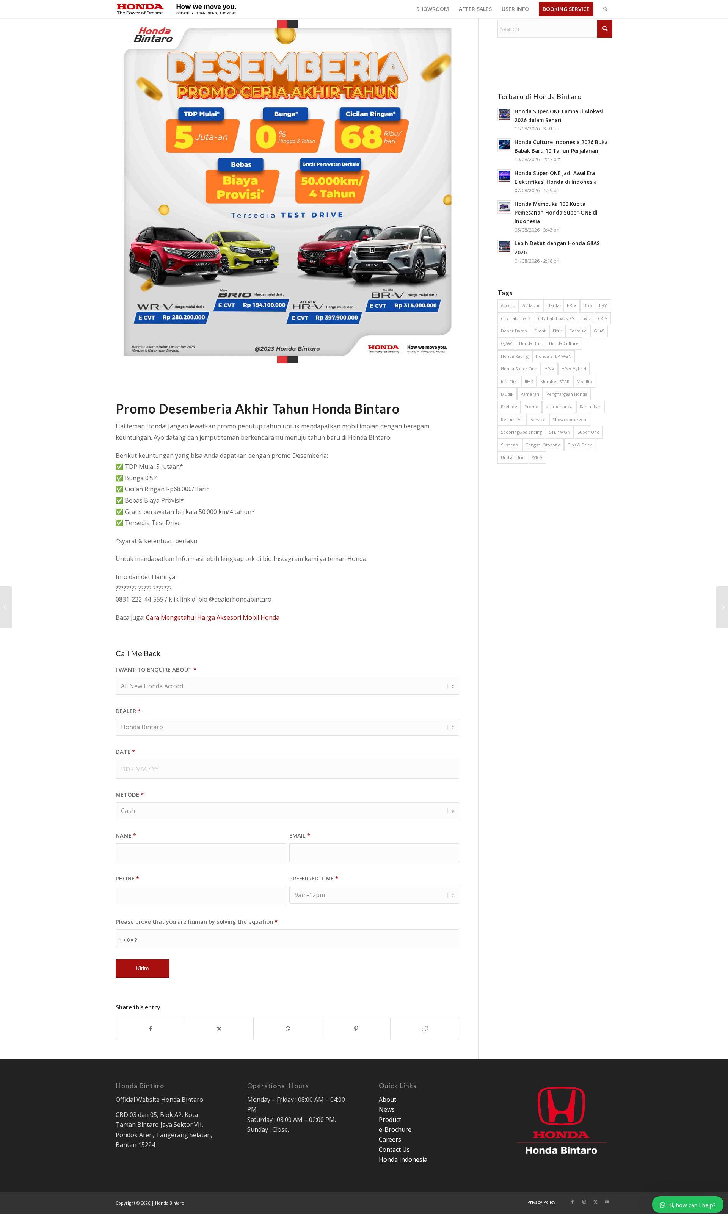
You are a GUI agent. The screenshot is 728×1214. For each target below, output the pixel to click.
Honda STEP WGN (553, 356)
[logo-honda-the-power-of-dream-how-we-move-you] (176, 9)
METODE (130, 794)
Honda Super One (519, 368)
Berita (554, 305)
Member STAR (555, 381)
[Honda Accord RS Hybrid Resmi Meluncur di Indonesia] (722, 607)
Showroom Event (570, 419)
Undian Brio (513, 457)
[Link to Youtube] (606, 1202)
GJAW (506, 343)
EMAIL (299, 835)
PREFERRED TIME (313, 878)
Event (540, 331)
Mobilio (584, 381)
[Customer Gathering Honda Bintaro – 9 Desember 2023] (6, 607)
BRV (603, 305)
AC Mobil (531, 305)
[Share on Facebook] (150, 1028)
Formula (578, 331)
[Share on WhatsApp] (288, 1028)
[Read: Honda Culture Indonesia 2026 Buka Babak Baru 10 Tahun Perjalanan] (504, 145)
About (387, 1099)
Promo (531, 406)
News (387, 1109)
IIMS (529, 381)
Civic (586, 318)
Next (442, 191)
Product (390, 1119)
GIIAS (599, 331)
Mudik (507, 394)
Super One (588, 432)
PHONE (127, 878)
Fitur (557, 331)
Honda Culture (564, 343)
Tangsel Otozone (543, 445)
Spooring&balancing (521, 432)
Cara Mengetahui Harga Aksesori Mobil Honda (212, 617)
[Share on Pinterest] (356, 1028)
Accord (508, 305)
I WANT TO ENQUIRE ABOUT (156, 669)
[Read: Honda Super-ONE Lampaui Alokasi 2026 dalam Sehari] (504, 114)
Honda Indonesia (403, 1159)
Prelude (509, 406)
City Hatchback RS (556, 318)
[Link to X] (595, 1202)
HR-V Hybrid (574, 368)
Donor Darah (514, 331)
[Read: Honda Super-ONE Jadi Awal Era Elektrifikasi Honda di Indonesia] (504, 176)
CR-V (602, 318)
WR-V (537, 457)
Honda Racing (515, 356)
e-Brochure (395, 1129)
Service (538, 419)
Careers (390, 1139)
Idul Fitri (509, 381)
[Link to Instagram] (584, 1202)
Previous (132, 191)
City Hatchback (516, 318)
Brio (588, 305)
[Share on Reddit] (425, 1028)
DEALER (128, 710)
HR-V (549, 368)
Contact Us (394, 1149)
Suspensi (510, 445)
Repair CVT (512, 419)
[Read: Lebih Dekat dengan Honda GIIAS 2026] (504, 246)
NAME (126, 835)
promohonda (559, 406)
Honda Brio (530, 343)
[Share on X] (219, 1028)
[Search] (605, 9)
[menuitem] (432, 9)
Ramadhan (590, 406)
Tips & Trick (580, 445)
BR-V (571, 305)
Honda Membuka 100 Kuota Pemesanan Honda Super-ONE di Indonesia (556, 212)
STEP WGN (559, 432)
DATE (125, 751)
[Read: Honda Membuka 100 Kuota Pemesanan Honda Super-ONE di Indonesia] (504, 207)
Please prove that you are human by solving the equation (197, 921)
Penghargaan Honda (566, 394)
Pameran (530, 394)
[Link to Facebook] (572, 1202)
